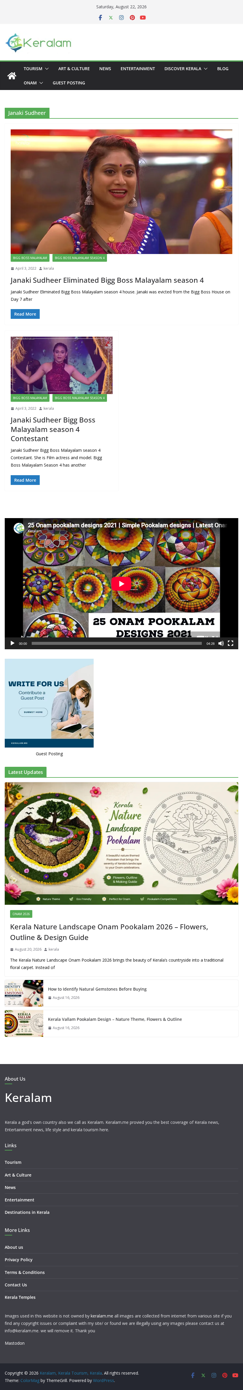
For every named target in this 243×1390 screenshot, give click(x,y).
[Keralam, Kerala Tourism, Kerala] (12, 76)
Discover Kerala (182, 68)
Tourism (33, 68)
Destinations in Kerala (27, 1212)
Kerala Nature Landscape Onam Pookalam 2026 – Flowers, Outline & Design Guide (109, 932)
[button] (45, 69)
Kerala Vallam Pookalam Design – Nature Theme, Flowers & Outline (115, 1019)
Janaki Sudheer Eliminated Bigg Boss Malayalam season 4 (107, 280)
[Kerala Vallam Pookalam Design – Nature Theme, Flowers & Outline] (24, 1023)
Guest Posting (69, 83)
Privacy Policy (19, 1259)
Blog (222, 68)
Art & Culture (74, 68)
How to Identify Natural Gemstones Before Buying (97, 989)
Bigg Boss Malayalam (30, 258)
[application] (121, 583)
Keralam (28, 1097)
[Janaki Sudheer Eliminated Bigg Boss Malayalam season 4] (121, 191)
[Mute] (221, 643)
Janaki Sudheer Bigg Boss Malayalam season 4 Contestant (53, 429)
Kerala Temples (20, 1297)
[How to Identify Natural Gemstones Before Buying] (24, 993)
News (105, 68)
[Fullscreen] (231, 643)
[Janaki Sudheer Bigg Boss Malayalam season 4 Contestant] (62, 365)
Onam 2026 (21, 914)
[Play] (12, 643)
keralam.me (102, 1316)
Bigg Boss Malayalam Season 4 (80, 258)
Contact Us (16, 1285)
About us (14, 1247)
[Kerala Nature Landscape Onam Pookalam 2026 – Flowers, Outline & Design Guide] (121, 843)
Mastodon (15, 1343)
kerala (49, 268)
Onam (30, 83)
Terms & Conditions (25, 1272)
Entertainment (138, 68)
